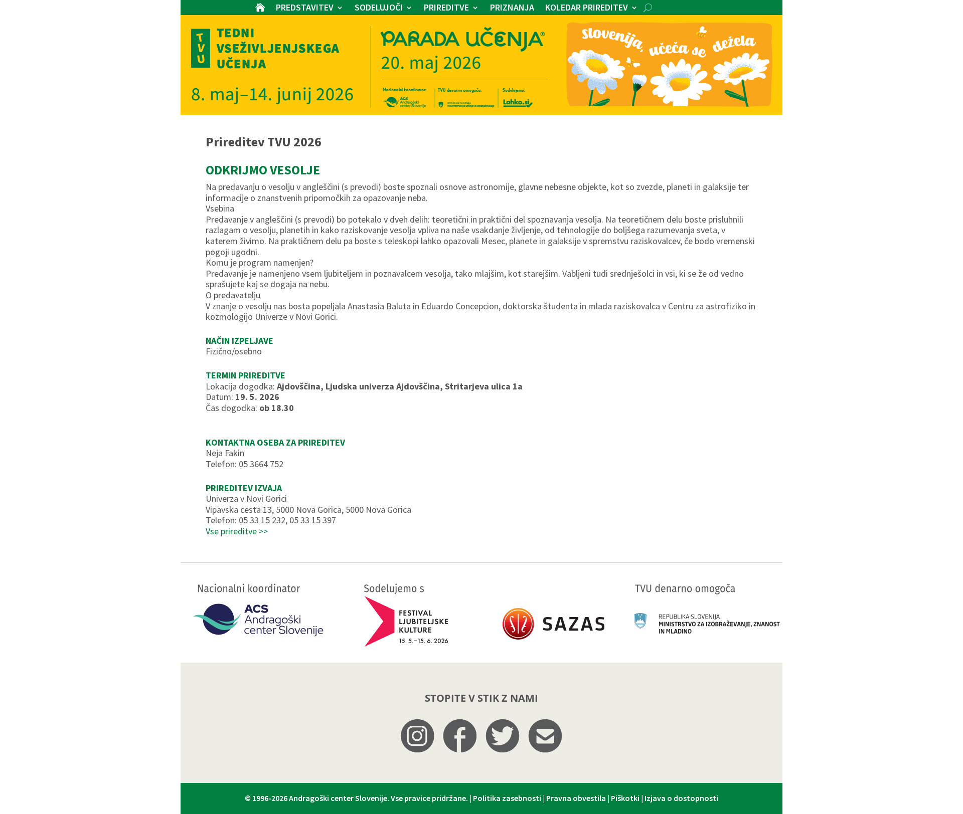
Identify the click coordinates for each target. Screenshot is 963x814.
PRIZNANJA (512, 8)
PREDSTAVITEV (305, 8)
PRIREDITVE (446, 8)
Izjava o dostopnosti (681, 798)
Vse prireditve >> (237, 531)
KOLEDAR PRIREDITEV (586, 8)
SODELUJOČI (379, 8)
